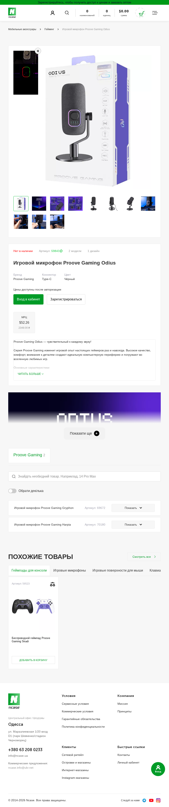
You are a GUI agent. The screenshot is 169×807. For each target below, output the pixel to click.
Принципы (124, 711)
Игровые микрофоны (69, 570)
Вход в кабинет (28, 299)
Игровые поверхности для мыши (118, 570)
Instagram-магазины (75, 777)
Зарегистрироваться (66, 299)
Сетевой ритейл (72, 754)
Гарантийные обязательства (81, 719)
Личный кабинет (128, 762)
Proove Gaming (29, 455)
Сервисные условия (75, 703)
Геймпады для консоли (29, 570)
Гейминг (49, 29)
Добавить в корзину (33, 660)
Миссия (122, 703)
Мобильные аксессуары (22, 29)
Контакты (123, 754)
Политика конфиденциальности (83, 726)
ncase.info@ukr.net (20, 767)
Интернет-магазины (75, 770)
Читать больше (29, 373)
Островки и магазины (76, 762)
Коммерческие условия (77, 711)
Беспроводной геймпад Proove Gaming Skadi (31, 639)
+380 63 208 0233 (25, 749)
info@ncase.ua (18, 755)
